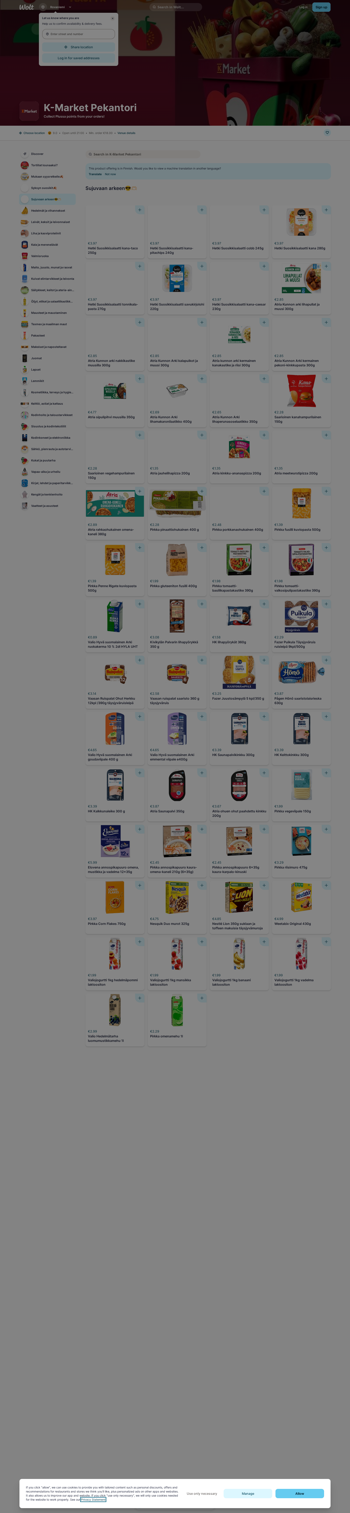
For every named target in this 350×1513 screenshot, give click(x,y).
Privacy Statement (93, 1499)
